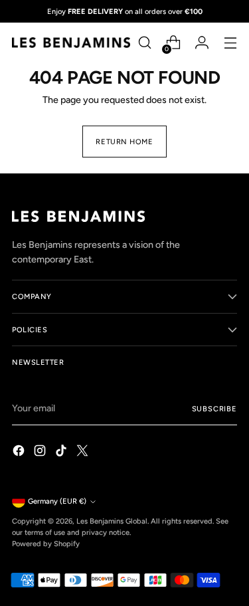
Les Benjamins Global (111, 521)
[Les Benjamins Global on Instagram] (41, 452)
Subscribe (214, 408)
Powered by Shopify (46, 543)
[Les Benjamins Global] (71, 42)
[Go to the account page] (201, 42)
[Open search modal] (144, 42)
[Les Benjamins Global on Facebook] (20, 452)
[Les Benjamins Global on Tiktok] (62, 452)
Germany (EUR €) (57, 501)
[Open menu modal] (230, 42)
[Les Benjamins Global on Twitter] (84, 452)
